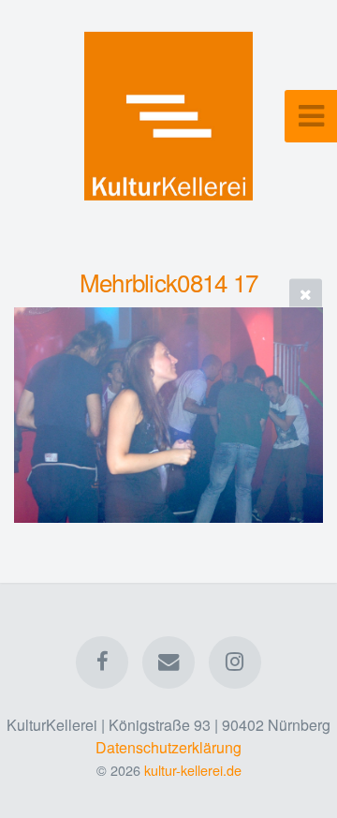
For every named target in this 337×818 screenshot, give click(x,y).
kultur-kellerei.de (193, 770)
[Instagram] (235, 662)
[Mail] (168, 662)
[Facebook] (102, 662)
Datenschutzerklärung (168, 747)
